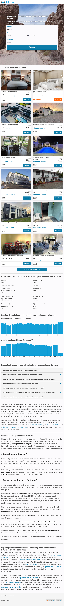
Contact (60, 604)
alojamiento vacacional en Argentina (14, 427)
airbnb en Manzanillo (13, 582)
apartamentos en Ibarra (52, 567)
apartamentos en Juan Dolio (11, 587)
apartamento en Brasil (35, 425)
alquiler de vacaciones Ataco (28, 578)
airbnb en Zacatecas (32, 564)
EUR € (58, 600)
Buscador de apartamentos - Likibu (7, 1)
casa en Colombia (53, 425)
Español (50, 600)
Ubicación (9, 26)
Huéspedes (10, 39)
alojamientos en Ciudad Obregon (30, 560)
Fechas (9, 33)
